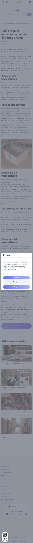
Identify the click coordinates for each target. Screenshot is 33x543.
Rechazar (16, 278)
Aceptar (16, 287)
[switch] (5, 540)
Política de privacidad (10, 269)
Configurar (16, 282)
